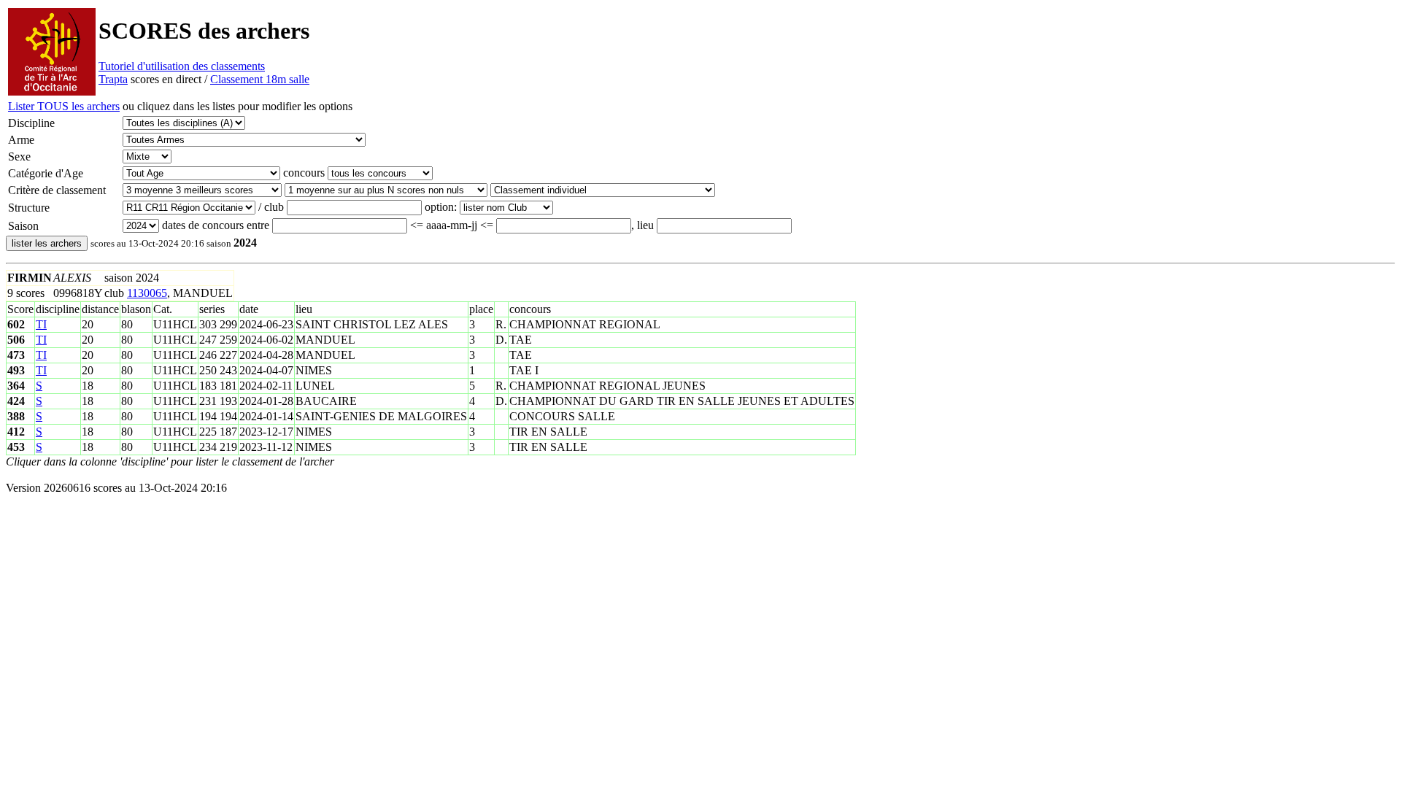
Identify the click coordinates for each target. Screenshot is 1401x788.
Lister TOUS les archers (64, 106)
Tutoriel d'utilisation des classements (182, 66)
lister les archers (47, 243)
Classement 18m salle (259, 79)
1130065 (147, 293)
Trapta (113, 79)
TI (41, 324)
